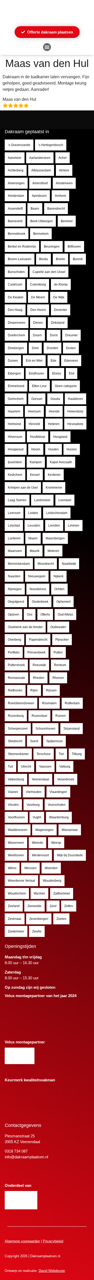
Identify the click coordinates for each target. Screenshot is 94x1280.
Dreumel (71, 335)
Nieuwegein (36, 576)
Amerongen (16, 183)
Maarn (33, 538)
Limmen (73, 525)
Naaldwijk (69, 564)
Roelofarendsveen (21, 703)
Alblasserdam (41, 170)
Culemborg (38, 284)
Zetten (68, 906)
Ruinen (60, 716)
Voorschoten (57, 805)
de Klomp (61, 284)
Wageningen (44, 830)
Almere (64, 170)
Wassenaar (70, 830)
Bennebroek (16, 234)
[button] (47, 47)
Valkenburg (16, 779)
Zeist (53, 906)
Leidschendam (56, 513)
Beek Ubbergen (41, 221)
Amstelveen (64, 183)
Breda (43, 259)
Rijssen (51, 690)
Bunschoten (16, 272)
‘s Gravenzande (19, 145)
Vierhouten (34, 792)
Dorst (53, 335)
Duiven (13, 360)
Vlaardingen (58, 792)
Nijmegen (15, 589)
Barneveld (15, 221)
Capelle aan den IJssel (49, 272)
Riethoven (15, 690)
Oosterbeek (40, 601)
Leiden (33, 513)
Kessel (35, 475)
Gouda (55, 399)
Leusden (34, 525)
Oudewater (58, 627)
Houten (53, 449)
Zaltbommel (61, 893)
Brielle (60, 259)
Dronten (52, 348)
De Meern (38, 297)
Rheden (38, 678)
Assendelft (15, 208)
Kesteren (54, 475)
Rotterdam (72, 703)
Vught (37, 817)
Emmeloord (16, 386)
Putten (58, 652)
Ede (53, 360)
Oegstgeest (16, 601)
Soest (34, 741)
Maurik (34, 551)
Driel (35, 348)
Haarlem (14, 411)
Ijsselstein (15, 462)
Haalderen (75, 399)
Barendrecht (56, 208)
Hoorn (35, 449)
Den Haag (15, 310)
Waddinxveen (17, 830)
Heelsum (34, 411)
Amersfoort (40, 183)
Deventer (60, 310)
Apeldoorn (39, 196)
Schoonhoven (45, 728)
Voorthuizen (16, 817)
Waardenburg (59, 817)
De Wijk (58, 297)
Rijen (34, 690)
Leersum (14, 513)
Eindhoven (36, 373)
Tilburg (77, 754)
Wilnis (12, 868)
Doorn (37, 335)
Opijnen (13, 614)
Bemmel (67, 221)
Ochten (59, 589)
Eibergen (14, 373)
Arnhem (60, 196)
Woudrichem (17, 893)
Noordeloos (38, 589)
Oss (29, 614)
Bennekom (41, 234)
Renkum (60, 665)
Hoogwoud (16, 449)
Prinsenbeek (36, 652)
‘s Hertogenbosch (50, 145)
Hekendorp (75, 411)
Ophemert (63, 601)
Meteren (53, 551)
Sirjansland (71, 728)
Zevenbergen (38, 919)
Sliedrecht (15, 741)
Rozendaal (39, 716)
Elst (71, 373)
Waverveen (16, 843)
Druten (71, 348)
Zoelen (61, 919)
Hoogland (60, 437)
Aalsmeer (14, 158)
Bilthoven (74, 246)
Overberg (14, 639)
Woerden (51, 868)
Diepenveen (16, 323)
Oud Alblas (65, 614)
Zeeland (14, 906)
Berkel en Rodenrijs (22, 246)
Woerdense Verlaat (21, 880)
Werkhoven (16, 855)
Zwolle (37, 931)
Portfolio (14, 652)
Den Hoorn (38, 310)
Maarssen (15, 551)
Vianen (13, 792)
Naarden (14, 576)
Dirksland (57, 323)
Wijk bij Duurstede (70, 855)
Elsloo (56, 373)
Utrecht (26, 766)
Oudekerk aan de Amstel (25, 627)
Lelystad (14, 525)
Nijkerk (58, 576)
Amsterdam (16, 196)
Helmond (14, 424)
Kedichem (15, 475)
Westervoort (40, 855)
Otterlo (45, 614)
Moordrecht (46, 564)
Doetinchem (16, 335)
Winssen (30, 868)
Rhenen (58, 678)
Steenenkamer (18, 754)
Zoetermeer (16, 931)
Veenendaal (40, 779)
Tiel (61, 754)
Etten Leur (39, 386)
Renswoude (16, 678)
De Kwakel (15, 297)
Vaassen (45, 766)
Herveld (34, 424)
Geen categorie (66, 386)
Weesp (56, 843)
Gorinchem (16, 399)
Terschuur (44, 754)
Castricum (15, 284)
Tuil (10, 766)
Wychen (39, 893)
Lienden (54, 525)
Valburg (64, 766)
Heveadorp (75, 424)
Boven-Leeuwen (19, 259)
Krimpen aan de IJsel (23, 487)
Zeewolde (34, 906)
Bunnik (78, 259)
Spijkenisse (54, 741)
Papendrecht (38, 639)
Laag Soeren (17, 500)
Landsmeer (42, 500)
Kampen (36, 462)
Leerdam (64, 500)
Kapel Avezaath (61, 462)
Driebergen (16, 348)
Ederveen (71, 360)
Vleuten (13, 805)
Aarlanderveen (39, 158)
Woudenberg (52, 880)
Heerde (54, 411)
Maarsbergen (55, 538)
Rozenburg (16, 716)
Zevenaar (14, 919)
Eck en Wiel (34, 360)
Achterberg (16, 170)
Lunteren (14, 538)
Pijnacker (62, 639)
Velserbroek (65, 779)
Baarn (35, 208)
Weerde (37, 843)
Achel (62, 158)
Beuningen (52, 246)
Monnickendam (19, 564)
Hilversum (15, 437)
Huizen (72, 449)
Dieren (38, 323)
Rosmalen (49, 703)
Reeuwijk (39, 665)
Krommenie (54, 487)
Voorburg (33, 805)
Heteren (54, 424)
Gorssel (36, 399)
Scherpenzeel (18, 728)
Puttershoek (16, 665)
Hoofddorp (37, 437)
